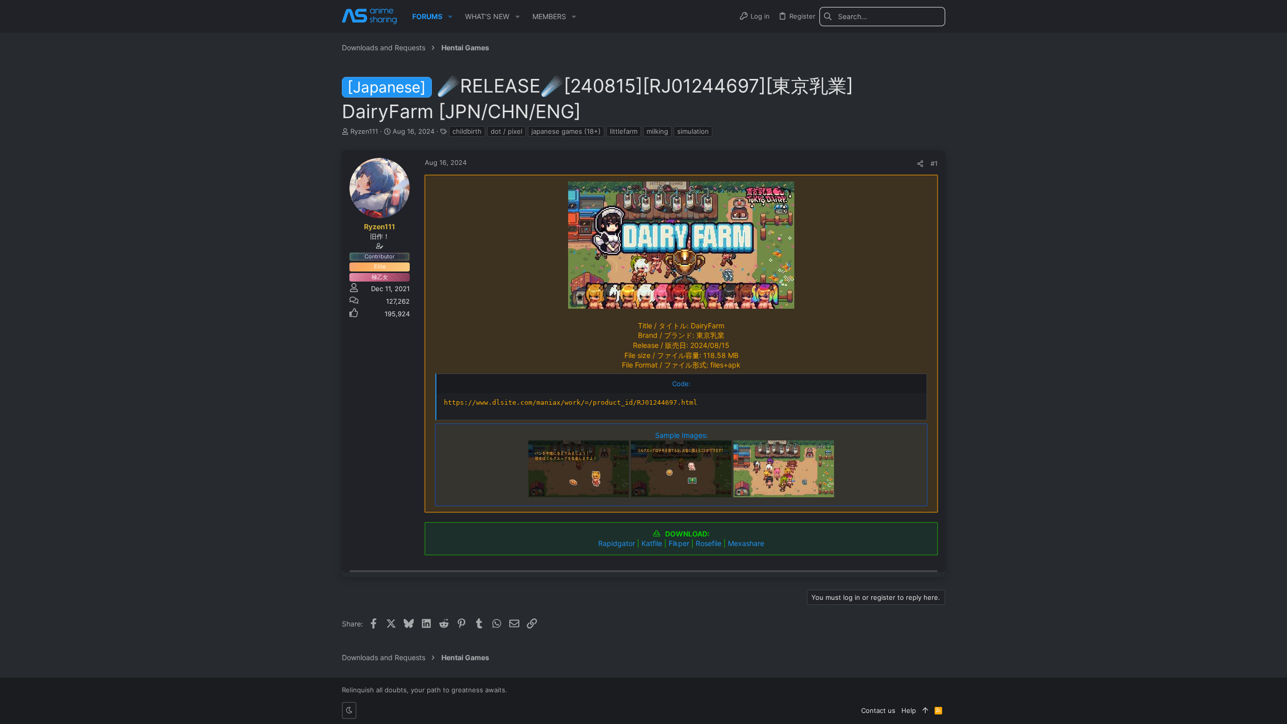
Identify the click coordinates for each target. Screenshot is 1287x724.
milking (657, 131)
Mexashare (746, 543)
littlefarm (623, 131)
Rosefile (708, 543)
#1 (934, 163)
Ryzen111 (364, 131)
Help (908, 710)
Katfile (651, 543)
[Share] (920, 163)
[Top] (925, 710)
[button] (450, 16)
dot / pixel (506, 131)
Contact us (878, 710)
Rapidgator (616, 543)
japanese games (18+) (566, 131)
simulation (693, 131)
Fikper (679, 543)
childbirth (467, 131)
